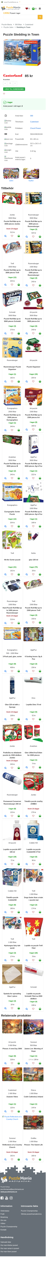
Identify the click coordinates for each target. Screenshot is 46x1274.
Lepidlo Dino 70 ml (33, 704)
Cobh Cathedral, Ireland (33, 1097)
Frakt (2, 1214)
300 (31, 116)
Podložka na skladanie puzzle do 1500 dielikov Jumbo (12, 755)
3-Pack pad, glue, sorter (12, 656)
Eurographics (12, 408)
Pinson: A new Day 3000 (12, 1049)
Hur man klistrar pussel (9, 1245)
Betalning (4, 1217)
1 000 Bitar (33, 894)
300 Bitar (18, 24)
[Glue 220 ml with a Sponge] (5, 719)
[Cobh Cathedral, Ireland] (27, 1111)
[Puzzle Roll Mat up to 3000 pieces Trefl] (5, 285)
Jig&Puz (33, 457)
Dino (33, 698)
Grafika (33, 1138)
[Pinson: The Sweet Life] (27, 1159)
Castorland (29, 24)
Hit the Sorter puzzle (12, 560)
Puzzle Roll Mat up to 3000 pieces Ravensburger (33, 223)
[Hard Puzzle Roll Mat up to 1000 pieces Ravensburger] (5, 623)
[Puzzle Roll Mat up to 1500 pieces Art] (27, 429)
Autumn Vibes (12, 1097)
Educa (33, 1090)
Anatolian (12, 457)
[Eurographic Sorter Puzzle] (5, 526)
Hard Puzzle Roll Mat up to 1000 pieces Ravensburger (12, 610)
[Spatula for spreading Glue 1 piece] (5, 1008)
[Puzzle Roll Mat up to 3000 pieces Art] (27, 333)
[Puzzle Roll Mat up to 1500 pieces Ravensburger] (27, 285)
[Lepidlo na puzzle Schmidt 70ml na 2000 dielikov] (27, 1009)
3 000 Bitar (12, 1045)
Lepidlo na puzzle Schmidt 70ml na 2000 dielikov (33, 996)
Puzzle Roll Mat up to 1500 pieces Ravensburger (33, 272)
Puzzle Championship (9, 1227)
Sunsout (33, 1042)
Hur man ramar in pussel (10, 1248)
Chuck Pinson (35, 128)
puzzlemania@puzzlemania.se (12, 1189)
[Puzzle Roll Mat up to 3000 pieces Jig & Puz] (27, 478)
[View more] (12, 204)
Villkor (3, 1223)
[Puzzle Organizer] (27, 381)
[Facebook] (2, 1199)
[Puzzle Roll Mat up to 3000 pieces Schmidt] (5, 333)
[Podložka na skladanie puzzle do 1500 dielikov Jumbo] (5, 768)
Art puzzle (33, 312)
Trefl (12, 263)
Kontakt (3, 1230)
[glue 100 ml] (27, 574)
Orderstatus (5, 1211)
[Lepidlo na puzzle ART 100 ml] (5, 864)
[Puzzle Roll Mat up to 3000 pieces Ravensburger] (27, 237)
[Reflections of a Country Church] (5, 1159)
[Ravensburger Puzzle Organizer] (5, 381)
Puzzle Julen (8, 27)
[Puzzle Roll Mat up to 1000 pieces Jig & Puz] (27, 526)
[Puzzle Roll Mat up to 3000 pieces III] (5, 478)
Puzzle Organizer (33, 367)
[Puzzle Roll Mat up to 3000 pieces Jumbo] (5, 236)
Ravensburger (33, 215)
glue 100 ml (33, 560)
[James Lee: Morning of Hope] (27, 1063)
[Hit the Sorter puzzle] (5, 574)
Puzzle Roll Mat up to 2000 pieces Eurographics (12, 417)
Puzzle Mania (7, 24)
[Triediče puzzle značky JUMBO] (27, 816)
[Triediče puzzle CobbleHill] (5, 912)
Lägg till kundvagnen (14, 89)
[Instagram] (11, 1199)
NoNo (33, 553)
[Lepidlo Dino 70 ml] (27, 719)
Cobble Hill (33, 843)
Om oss (3, 1220)
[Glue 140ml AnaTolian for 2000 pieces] (27, 767)
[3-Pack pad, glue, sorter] (5, 671)
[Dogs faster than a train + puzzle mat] (27, 912)
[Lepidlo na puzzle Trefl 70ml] (27, 960)
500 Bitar (33, 1045)
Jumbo (12, 215)
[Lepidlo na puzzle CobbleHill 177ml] (27, 864)
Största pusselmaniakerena (31, 1214)
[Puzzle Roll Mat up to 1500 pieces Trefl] (27, 622)
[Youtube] (6, 1199)
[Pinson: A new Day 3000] (5, 1063)
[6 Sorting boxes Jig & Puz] (27, 671)
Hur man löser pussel (9, 1251)
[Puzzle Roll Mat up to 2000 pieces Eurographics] (5, 430)
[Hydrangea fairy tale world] (5, 960)
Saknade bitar (6, 1242)
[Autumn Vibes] (5, 1111)
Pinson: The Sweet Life (33, 1145)
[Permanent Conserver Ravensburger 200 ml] (5, 816)
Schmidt (12, 312)
